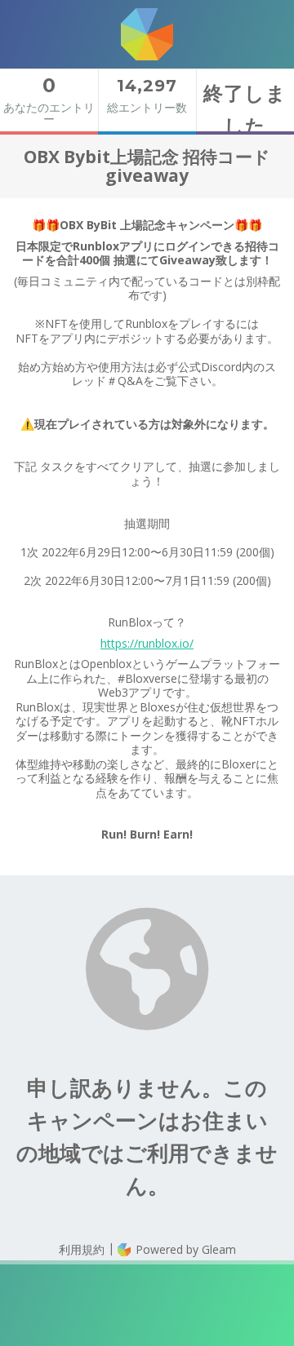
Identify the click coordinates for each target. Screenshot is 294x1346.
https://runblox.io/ (147, 643)
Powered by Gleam (184, 1249)
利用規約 (82, 1249)
